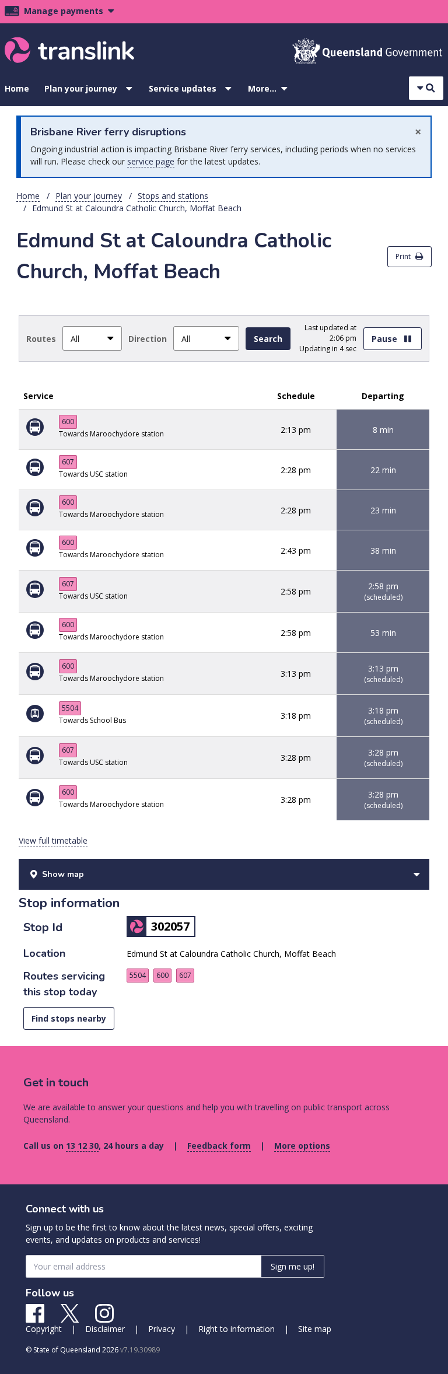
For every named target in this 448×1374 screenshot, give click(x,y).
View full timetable (53, 840)
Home (17, 88)
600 (68, 421)
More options (302, 1145)
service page (150, 161)
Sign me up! (292, 1266)
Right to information (236, 1328)
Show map (63, 874)
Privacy (161, 1328)
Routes (41, 338)
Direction (147, 338)
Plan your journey (80, 88)
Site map (314, 1328)
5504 (70, 708)
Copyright (44, 1328)
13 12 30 (82, 1145)
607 (68, 462)
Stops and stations (173, 195)
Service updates (182, 88)
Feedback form (219, 1145)
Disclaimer (105, 1328)
